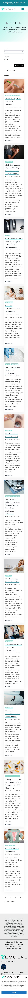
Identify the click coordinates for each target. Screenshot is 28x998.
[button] (26, 977)
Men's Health (9, 161)
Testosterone (9, 302)
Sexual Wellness (10, 845)
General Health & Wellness (13, 95)
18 (8, 901)
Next (13, 901)
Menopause (8, 430)
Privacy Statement (14, 996)
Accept (14, 992)
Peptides (8, 235)
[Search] (22, 51)
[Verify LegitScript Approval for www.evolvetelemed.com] (3, 969)
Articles (8, 364)
